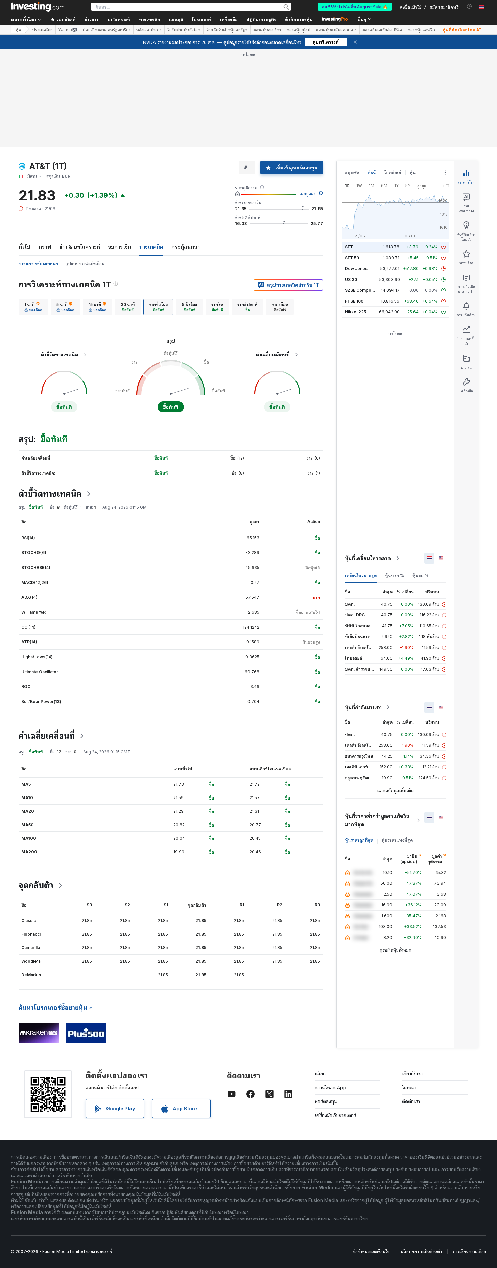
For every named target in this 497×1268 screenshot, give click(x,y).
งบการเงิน (119, 246)
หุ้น (18, 29)
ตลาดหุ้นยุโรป (298, 29)
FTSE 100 (354, 301)
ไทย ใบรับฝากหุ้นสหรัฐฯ (226, 29)
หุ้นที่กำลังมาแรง (363, 707)
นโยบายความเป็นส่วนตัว (421, 1251)
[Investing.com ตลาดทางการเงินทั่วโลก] (37, 7)
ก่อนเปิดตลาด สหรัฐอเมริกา (107, 29)
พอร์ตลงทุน (326, 1101)
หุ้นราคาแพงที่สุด (397, 840)
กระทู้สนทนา (185, 246)
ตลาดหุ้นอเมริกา (267, 29)
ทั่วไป (24, 246)
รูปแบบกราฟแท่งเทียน (85, 263)
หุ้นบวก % (394, 575)
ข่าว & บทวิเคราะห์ (79, 246)
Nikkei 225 (355, 311)
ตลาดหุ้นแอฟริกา (422, 29)
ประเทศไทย (42, 29)
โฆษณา (409, 1087)
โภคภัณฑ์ (392, 172)
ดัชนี (372, 172)
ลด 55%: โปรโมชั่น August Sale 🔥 (355, 6)
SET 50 (352, 257)
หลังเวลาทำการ (149, 29)
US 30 (351, 279)
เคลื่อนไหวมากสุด (361, 575)
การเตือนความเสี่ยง (469, 1251)
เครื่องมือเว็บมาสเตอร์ (335, 1115)
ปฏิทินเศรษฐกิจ (261, 19)
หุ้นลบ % (420, 575)
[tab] (33, 307)
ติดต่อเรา (411, 1101)
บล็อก (320, 1073)
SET (349, 246)
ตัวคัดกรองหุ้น (299, 19)
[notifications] (469, 6)
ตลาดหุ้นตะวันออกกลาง (336, 29)
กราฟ (45, 246)
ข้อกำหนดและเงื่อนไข (371, 1251)
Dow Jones (356, 268)
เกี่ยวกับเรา (412, 1073)
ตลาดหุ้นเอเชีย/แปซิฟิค (382, 29)
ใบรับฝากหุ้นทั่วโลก (183, 29)
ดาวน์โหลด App (330, 1087)
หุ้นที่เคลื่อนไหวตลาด (368, 558)
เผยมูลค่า (307, 193)
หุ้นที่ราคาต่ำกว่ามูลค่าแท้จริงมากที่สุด (377, 820)
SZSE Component (362, 290)
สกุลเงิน (352, 172)
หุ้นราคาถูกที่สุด (359, 840)
